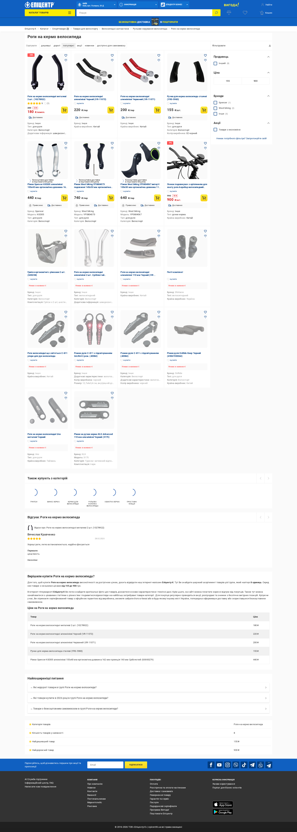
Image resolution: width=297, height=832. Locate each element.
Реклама (92, 806)
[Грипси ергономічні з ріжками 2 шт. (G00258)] (48, 248)
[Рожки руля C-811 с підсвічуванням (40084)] (140, 329)
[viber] (235, 764)
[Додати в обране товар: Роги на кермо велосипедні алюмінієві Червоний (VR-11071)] (159, 55)
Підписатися (135, 765)
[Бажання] (245, 12)
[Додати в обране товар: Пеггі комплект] (205, 231)
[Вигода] (231, 4)
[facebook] (211, 764)
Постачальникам (96, 799)
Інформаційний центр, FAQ (39, 783)
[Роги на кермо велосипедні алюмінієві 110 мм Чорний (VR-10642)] (140, 248)
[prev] (260, 478)
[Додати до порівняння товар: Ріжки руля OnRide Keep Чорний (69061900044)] (205, 317)
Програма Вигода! (159, 809)
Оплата (154, 784)
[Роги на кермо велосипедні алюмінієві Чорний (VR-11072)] (94, 72)
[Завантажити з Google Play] (222, 812)
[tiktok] (244, 764)
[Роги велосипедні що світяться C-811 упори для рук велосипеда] (48, 329)
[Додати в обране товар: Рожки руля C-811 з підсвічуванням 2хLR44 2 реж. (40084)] (112, 312)
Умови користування (223, 784)
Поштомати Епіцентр (161, 813)
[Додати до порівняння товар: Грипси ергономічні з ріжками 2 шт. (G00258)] (66, 236)
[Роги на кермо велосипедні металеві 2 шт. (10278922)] (48, 72)
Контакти (92, 791)
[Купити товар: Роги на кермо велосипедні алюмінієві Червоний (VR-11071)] (157, 110)
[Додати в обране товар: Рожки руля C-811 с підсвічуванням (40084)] (159, 312)
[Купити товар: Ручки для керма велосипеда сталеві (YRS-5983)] (204, 110)
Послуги (154, 802)
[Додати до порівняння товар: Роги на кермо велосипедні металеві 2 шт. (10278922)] (66, 60)
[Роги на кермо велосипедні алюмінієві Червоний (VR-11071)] (140, 72)
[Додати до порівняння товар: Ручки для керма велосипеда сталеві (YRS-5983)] (205, 60)
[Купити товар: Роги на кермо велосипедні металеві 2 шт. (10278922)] (64, 110)
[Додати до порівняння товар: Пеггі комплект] (205, 236)
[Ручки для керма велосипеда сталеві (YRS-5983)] (187, 72)
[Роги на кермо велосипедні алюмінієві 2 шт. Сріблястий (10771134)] (94, 248)
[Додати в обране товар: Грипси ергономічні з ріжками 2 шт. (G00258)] (66, 231)
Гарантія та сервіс (159, 799)
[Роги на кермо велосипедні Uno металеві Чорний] (48, 410)
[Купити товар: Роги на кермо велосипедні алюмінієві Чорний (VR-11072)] (110, 110)
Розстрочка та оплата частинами (168, 787)
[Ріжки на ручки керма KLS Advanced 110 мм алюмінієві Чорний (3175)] (94, 410)
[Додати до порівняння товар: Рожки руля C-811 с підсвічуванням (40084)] (159, 317)
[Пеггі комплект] (187, 248)
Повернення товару (160, 795)
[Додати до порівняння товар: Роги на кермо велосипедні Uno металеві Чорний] (66, 398)
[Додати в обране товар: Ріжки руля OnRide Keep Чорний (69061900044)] (205, 312)
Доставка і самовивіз (161, 791)
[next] (268, 478)
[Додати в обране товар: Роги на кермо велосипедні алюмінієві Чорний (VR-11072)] (112, 55)
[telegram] (252, 764)
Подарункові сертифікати (163, 806)
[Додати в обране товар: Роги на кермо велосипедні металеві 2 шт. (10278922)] (66, 55)
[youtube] (219, 764)
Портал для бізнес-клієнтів (226, 787)
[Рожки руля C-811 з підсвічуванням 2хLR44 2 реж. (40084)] (94, 329)
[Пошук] (216, 12)
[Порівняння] (229, 12)
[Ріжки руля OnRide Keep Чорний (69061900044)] (187, 329)
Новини (91, 787)
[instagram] (227, 764)
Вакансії (91, 795)
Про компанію (95, 784)
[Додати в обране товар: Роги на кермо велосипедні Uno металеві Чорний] (66, 393)
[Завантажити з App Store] (222, 804)
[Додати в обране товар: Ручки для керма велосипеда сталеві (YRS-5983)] (205, 55)
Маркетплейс (94, 802)
